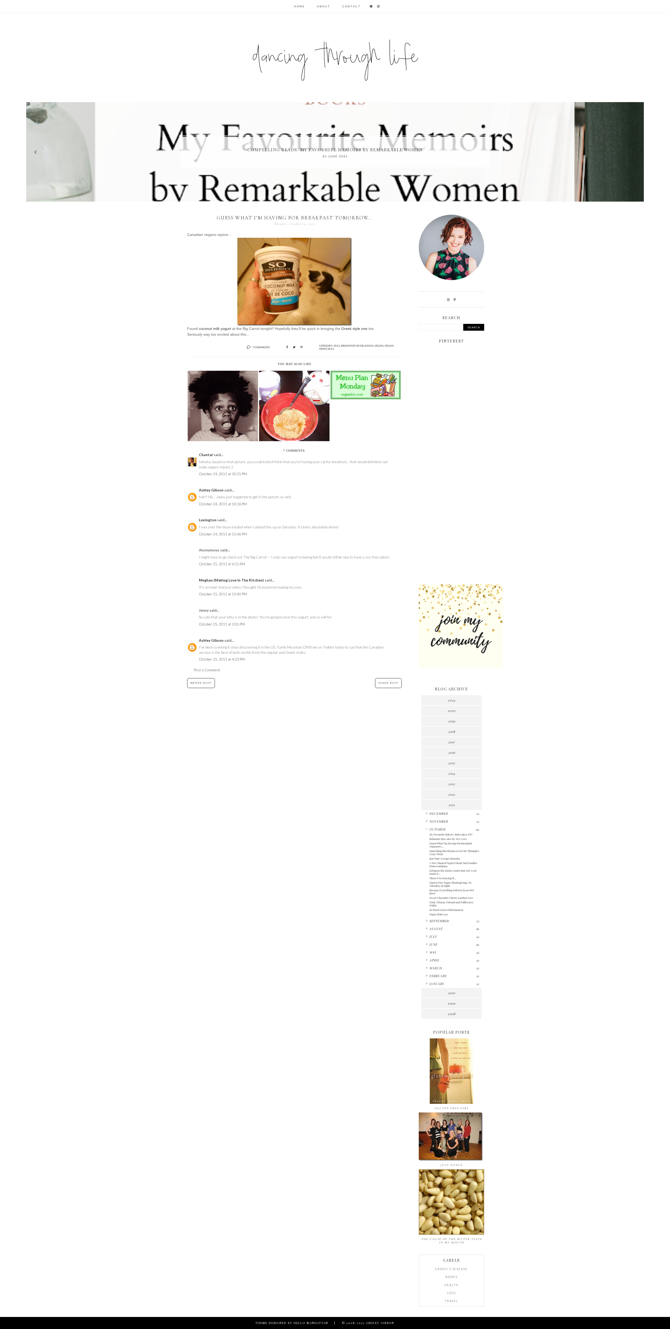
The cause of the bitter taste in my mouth (451, 1240)
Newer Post (201, 683)
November (438, 821)
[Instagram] (448, 300)
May (432, 952)
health (451, 1285)
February (438, 976)
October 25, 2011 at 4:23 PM (222, 659)
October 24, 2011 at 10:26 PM (223, 504)
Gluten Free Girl (451, 1108)
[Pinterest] (455, 300)
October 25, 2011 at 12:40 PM (223, 594)
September (439, 921)
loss (451, 1292)
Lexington (207, 520)
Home (299, 6)
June (433, 944)
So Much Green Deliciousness (446, 910)
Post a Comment (207, 670)
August (436, 929)
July (433, 936)
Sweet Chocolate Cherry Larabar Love (451, 898)
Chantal (206, 454)
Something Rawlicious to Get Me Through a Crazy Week (454, 852)
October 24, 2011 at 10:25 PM (223, 474)
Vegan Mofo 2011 (438, 914)
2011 (337, 345)
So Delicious (364, 345)
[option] (335, 152)
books (451, 1276)
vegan (378, 345)
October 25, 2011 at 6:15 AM (222, 564)
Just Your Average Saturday (444, 858)
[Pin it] (301, 347)
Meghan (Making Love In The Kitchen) (231, 580)
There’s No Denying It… (442, 878)
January (436, 984)
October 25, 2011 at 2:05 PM (222, 624)
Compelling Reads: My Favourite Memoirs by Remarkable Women (335, 149)
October (437, 829)
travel (451, 1301)
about (323, 6)
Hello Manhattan (311, 1323)
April (434, 960)
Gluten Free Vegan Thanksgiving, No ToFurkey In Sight (450, 884)
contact (351, 6)
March (435, 968)
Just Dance (451, 1165)
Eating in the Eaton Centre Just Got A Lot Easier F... (452, 872)
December (438, 813)
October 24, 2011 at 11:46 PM (223, 534)
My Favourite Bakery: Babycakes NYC (451, 834)
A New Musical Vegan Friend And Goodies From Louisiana (453, 864)
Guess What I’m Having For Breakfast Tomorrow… (450, 844)
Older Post (388, 683)
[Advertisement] (451, 498)
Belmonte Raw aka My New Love (448, 839)
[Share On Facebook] (287, 347)
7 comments (261, 347)
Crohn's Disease (451, 1269)
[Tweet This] (294, 347)
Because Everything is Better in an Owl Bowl (451, 891)
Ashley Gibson (211, 490)
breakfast (348, 345)
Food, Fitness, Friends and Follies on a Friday (451, 903)
